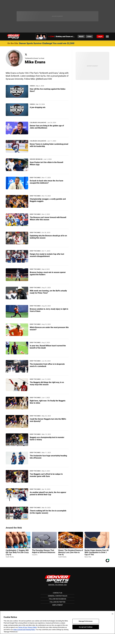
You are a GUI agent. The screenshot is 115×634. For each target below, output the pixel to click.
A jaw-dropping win (37, 107)
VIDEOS (32, 86)
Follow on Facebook (57, 599)
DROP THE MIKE (35, 177)
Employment (57, 605)
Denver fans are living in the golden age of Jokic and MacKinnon (47, 127)
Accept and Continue (85, 627)
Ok (112, 613)
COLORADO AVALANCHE (38, 122)
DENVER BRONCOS (36, 159)
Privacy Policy (32, 627)
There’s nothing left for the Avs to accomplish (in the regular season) (48, 512)
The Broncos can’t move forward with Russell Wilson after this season (48, 218)
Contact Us (57, 593)
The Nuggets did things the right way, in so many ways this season (47, 383)
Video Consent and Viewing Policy (24, 629)
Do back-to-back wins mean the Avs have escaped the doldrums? (46, 182)
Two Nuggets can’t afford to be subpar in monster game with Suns (46, 475)
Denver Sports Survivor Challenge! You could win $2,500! (46, 43)
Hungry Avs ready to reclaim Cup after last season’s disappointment (47, 255)
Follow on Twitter (57, 602)
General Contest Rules (57, 596)
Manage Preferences (86, 621)
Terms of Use (22, 627)
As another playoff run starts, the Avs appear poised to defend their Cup (48, 493)
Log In (100, 36)
